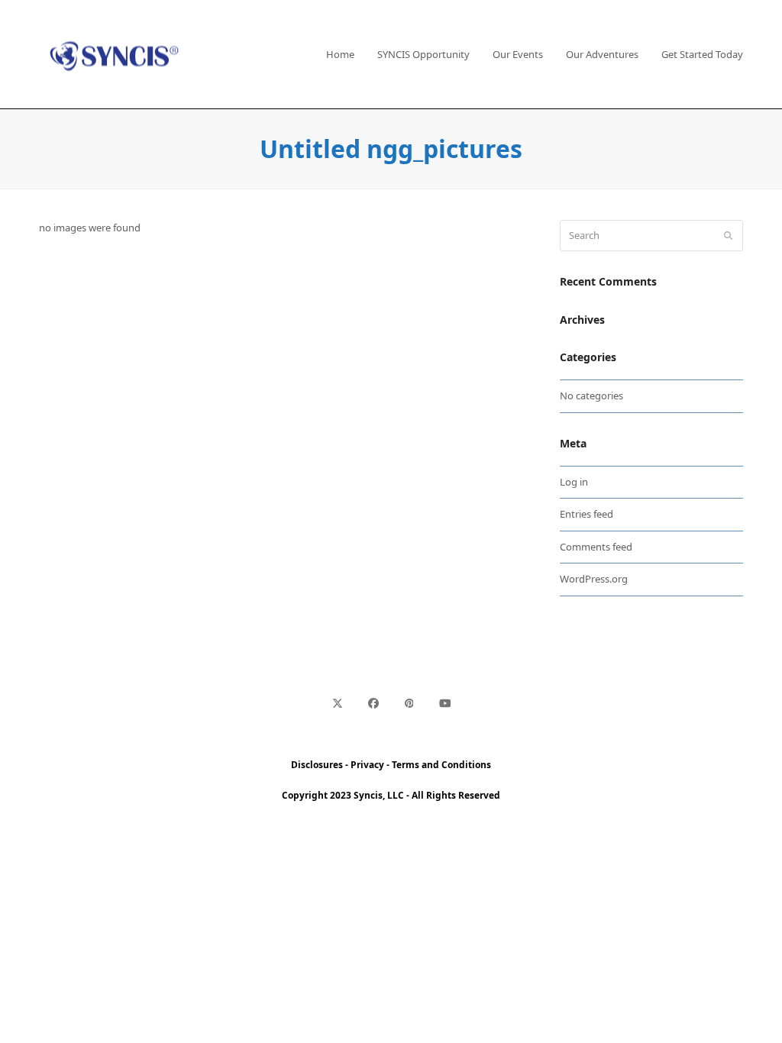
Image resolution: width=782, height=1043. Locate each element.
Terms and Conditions (441, 764)
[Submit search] (728, 236)
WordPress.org (594, 579)
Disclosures (317, 764)
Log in (574, 482)
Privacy (367, 764)
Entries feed (586, 514)
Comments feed (596, 547)
